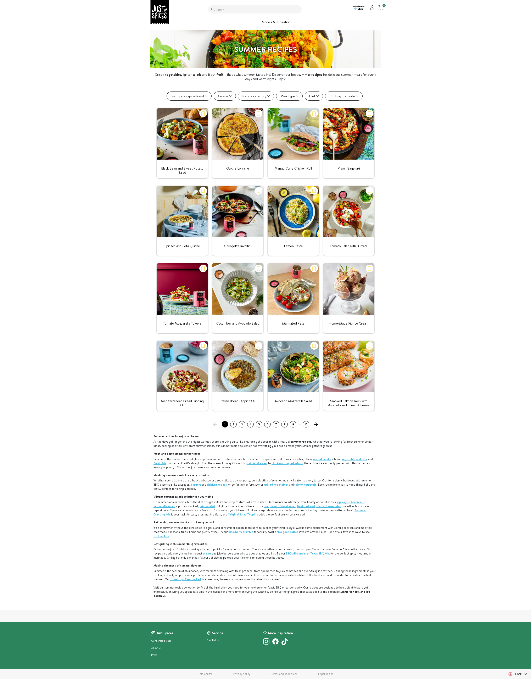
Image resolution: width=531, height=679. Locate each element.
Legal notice (326, 674)
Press (154, 655)
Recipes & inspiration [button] (275, 22)
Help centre (205, 674)
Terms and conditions (284, 674)
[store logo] (159, 12)
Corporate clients (161, 640)
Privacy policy (241, 674)
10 (306, 424)
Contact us (213, 640)
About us (156, 648)
